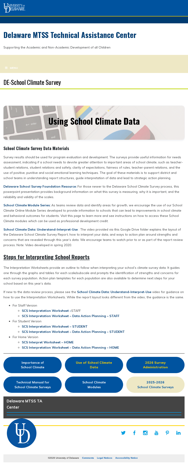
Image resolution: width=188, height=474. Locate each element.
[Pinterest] (167, 433)
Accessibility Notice (126, 458)
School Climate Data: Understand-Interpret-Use (41, 229)
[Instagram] (145, 433)
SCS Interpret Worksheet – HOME (48, 342)
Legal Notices (104, 458)
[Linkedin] (178, 433)
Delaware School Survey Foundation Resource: (40, 186)
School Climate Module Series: (27, 205)
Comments (88, 458)
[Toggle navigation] (5, 59)
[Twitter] (123, 433)
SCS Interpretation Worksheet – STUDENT (55, 326)
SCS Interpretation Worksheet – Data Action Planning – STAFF (70, 316)
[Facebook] (134, 433)
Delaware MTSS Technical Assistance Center (69, 34)
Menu (14, 68)
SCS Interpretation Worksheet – (46, 310)
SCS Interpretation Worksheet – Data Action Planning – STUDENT (73, 332)
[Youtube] (156, 433)
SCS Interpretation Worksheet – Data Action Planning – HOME (70, 347)
